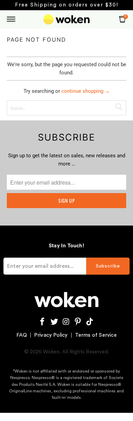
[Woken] (66, 19)
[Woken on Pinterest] (78, 322)
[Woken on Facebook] (43, 322)
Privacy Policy (51, 335)
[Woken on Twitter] (54, 322)
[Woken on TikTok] (90, 322)
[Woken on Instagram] (66, 322)
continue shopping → (85, 91)
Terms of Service (96, 335)
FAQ (21, 335)
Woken (51, 351)
